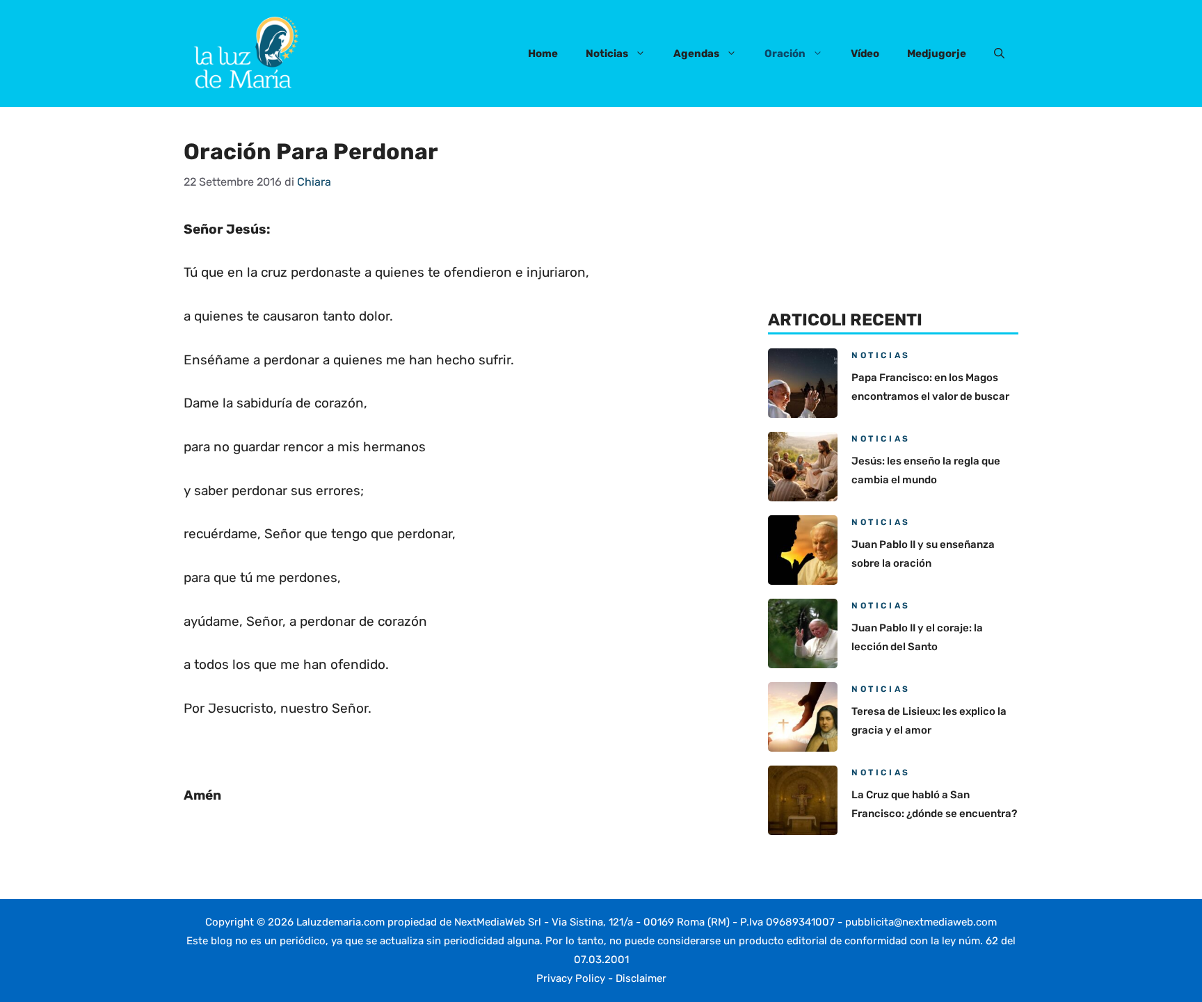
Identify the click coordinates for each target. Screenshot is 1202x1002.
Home (543, 53)
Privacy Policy (570, 978)
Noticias (607, 53)
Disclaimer (641, 978)
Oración (785, 53)
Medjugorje (936, 53)
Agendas (696, 53)
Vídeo (865, 53)
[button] (999, 53)
